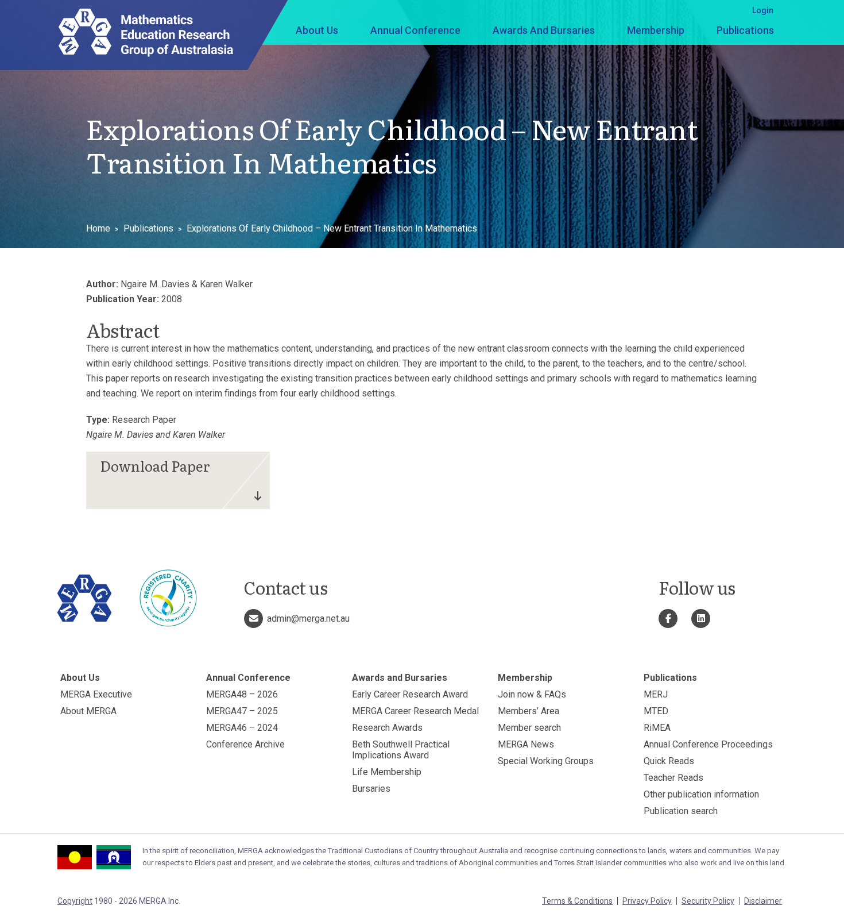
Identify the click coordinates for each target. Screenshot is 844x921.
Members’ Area (528, 711)
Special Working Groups (546, 761)
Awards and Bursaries (544, 30)
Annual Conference (415, 30)
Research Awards (387, 727)
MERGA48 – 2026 (242, 694)
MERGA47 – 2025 (242, 711)
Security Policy (708, 900)
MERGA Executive (96, 694)
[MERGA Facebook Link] (668, 618)
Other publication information (701, 794)
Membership (655, 30)
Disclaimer (763, 900)
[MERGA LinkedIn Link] (700, 618)
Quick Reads (669, 761)
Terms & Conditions (577, 900)
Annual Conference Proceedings (708, 744)
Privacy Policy (647, 900)
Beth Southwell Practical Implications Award (401, 750)
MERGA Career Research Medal (415, 711)
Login (762, 10)
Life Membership (386, 771)
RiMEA (657, 727)
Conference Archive (245, 744)
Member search (529, 727)
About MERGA (88, 711)
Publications (745, 30)
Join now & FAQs (532, 694)
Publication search (681, 811)
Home (98, 228)
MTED (656, 711)
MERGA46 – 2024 (242, 727)
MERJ (656, 694)
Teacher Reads (673, 777)
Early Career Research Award (410, 694)
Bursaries (371, 788)
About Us (317, 30)
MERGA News (526, 744)
